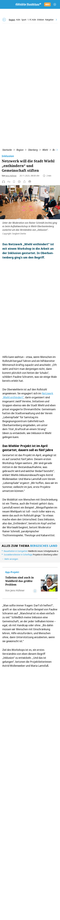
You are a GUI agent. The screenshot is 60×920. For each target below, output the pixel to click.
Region (19, 149)
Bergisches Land (43, 546)
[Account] (55, 4)
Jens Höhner (11, 175)
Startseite (7, 149)
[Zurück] (4, 19)
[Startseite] (28, 4)
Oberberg (33, 149)
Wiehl (45, 149)
